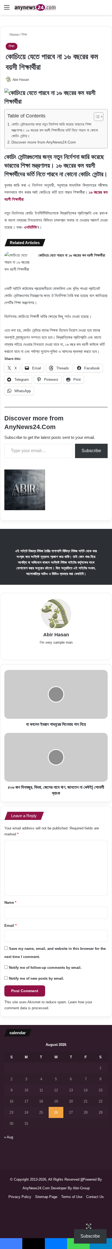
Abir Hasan (21, 80)
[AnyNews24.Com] (35, 7)
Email (10, 926)
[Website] (25, 651)
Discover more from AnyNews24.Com (43, 142)
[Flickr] (56, 651)
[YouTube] (63, 651)
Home (13, 35)
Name (10, 902)
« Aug (8, 1137)
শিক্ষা (24, 35)
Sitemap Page (46, 1197)
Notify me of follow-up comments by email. (45, 968)
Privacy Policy (19, 1197)
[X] (41, 651)
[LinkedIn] (48, 651)
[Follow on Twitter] (31, 80)
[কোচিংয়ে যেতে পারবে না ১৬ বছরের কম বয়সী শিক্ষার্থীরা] (19, 262)
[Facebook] (33, 651)
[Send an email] (34, 80)
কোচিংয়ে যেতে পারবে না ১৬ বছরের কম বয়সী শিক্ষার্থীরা (71, 255)
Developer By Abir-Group (70, 1188)
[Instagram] (86, 651)
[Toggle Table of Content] (96, 116)
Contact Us (95, 1197)
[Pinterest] (71, 651)
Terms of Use (71, 1197)
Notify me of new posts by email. (36, 978)
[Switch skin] (105, 9)
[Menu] (7, 9)
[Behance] (79, 651)
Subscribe (91, 450)
